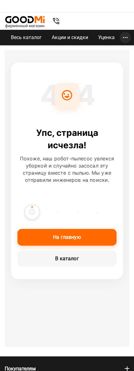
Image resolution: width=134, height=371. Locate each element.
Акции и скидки (70, 37)
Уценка (106, 37)
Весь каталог (26, 37)
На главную (67, 237)
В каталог (67, 258)
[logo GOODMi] (25, 22)
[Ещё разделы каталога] (125, 37)
